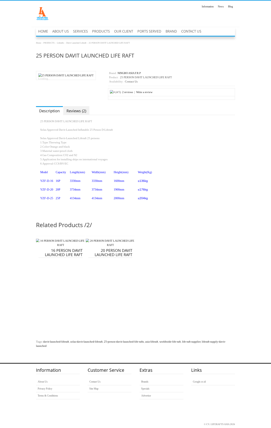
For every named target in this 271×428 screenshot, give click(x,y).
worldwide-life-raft (170, 341)
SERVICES (80, 31)
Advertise (146, 395)
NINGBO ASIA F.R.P (129, 73)
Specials (145, 388)
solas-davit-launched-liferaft (86, 341)
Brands (144, 381)
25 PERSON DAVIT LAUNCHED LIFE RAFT (109, 43)
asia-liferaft (151, 341)
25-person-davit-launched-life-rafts (124, 341)
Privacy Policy (45, 388)
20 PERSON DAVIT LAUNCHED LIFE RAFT (113, 252)
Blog (230, 6)
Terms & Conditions (48, 395)
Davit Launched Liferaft (76, 43)
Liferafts (60, 43)
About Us (60, 31)
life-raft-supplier (191, 341)
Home (43, 31)
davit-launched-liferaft (56, 341)
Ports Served (149, 31)
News (221, 6)
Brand (171, 31)
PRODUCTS (101, 31)
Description (49, 110)
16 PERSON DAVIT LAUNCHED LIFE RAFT (64, 252)
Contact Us (191, 31)
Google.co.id (199, 381)
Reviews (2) (76, 110)
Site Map (93, 388)
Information (208, 6)
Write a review (144, 92)
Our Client (123, 31)
